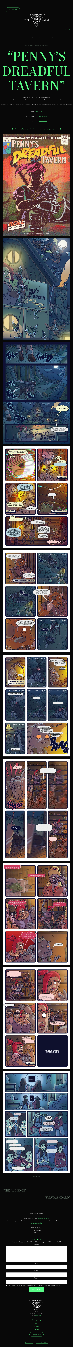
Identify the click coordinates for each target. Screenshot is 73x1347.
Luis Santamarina (41, 116)
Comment (36, 1245)
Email (36, 1270)
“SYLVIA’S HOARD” (57, 1197)
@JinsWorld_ (38, 1315)
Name (36, 1263)
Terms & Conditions (42, 1343)
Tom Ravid (38, 111)
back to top (36, 1176)
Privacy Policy (29, 1343)
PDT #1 (27, 45)
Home (7, 4)
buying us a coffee (36, 1223)
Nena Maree (43, 121)
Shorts (46, 45)
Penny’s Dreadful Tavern (37, 45)
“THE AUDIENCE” (14, 1190)
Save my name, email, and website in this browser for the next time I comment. (35, 1285)
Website (36, 1278)
